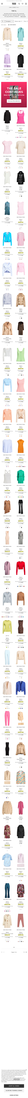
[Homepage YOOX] (14, 4)
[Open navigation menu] (2, 3)
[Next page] (24, 952)
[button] (14, 947)
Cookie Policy (16, 1079)
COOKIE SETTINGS (14, 1095)
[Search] (19, 3)
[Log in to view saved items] (22, 3)
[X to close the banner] (26, 1069)
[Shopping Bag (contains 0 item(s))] (26, 3)
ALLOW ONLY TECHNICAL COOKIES (14, 1090)
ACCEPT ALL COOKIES (14, 1086)
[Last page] (26, 952)
